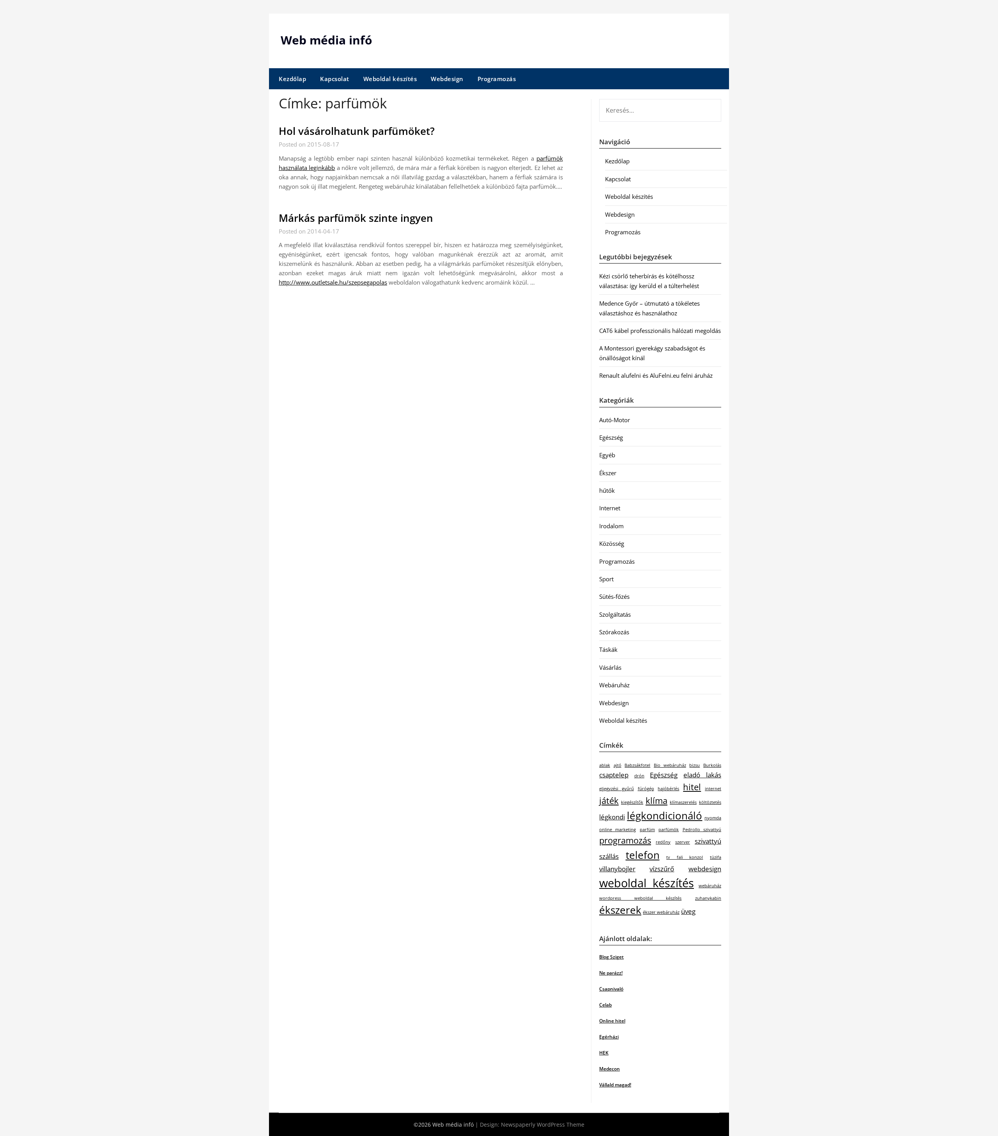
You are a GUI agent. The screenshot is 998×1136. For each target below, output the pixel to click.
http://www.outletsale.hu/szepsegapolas (333, 282)
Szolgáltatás (615, 614)
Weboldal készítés (390, 79)
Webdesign (447, 79)
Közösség (611, 543)
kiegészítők (632, 802)
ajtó (617, 765)
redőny (663, 842)
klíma (656, 800)
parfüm (647, 829)
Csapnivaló (611, 989)
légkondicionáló (664, 816)
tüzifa (715, 857)
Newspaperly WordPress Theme (542, 1124)
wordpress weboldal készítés (640, 898)
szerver (682, 842)
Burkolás (712, 765)
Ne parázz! (611, 973)
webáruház (710, 885)
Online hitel (612, 1020)
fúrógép (646, 788)
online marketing (617, 829)
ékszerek (620, 910)
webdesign (704, 868)
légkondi (612, 816)
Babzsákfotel (637, 765)
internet (713, 788)
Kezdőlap (292, 79)
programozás (625, 840)
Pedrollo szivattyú (702, 829)
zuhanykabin (708, 898)
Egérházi (609, 1036)
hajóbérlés (668, 788)
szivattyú (708, 841)
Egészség (611, 437)
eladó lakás (702, 774)
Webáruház (614, 685)
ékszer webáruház (661, 912)
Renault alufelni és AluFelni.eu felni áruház (656, 375)
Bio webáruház (670, 765)
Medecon (609, 1068)
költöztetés (710, 802)
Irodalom (611, 526)
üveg (688, 911)
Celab (605, 1005)
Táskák (608, 649)
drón (639, 776)
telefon (643, 855)
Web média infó (326, 40)
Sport (606, 579)
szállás (609, 856)
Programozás (497, 79)
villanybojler (617, 868)
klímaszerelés (683, 802)
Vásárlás (610, 667)
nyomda (712, 818)
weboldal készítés (646, 883)
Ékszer (607, 473)
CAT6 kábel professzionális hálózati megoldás (660, 330)
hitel (692, 787)
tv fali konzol (684, 857)
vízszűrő (661, 868)
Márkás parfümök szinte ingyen (356, 218)
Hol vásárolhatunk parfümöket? (357, 131)
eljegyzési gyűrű (616, 788)
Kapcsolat (334, 79)
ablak (604, 765)
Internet (609, 508)
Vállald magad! (615, 1084)
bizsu (694, 765)
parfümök (668, 829)
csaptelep (613, 774)
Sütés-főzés (614, 596)
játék (609, 800)
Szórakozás (614, 632)
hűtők (607, 490)
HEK (604, 1052)
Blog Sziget (611, 957)
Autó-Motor (614, 420)
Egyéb (607, 455)
